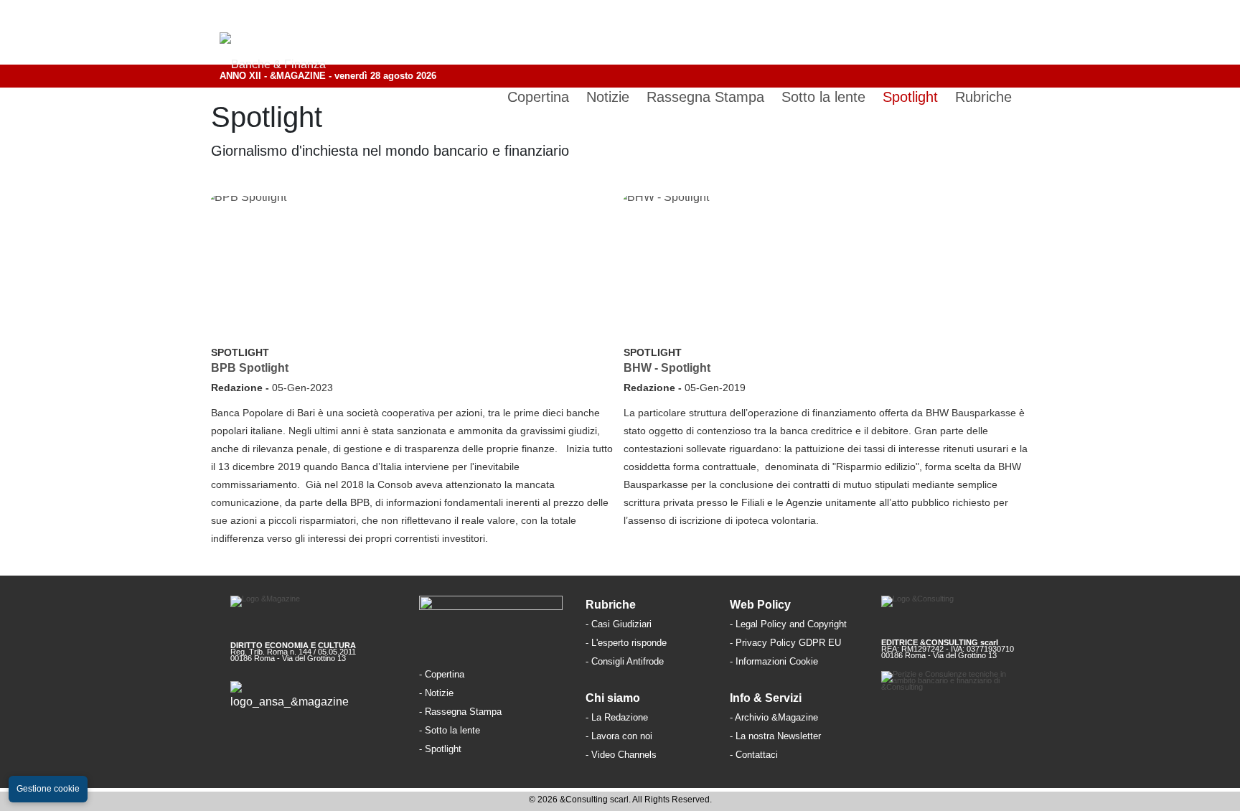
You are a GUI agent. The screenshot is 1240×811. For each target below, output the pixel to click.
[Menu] (1008, 32)
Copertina (444, 674)
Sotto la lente (452, 730)
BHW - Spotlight (667, 368)
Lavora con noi (621, 736)
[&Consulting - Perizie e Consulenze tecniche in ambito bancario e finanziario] (964, 692)
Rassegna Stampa (463, 711)
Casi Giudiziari (621, 624)
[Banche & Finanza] (491, 614)
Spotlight (240, 352)
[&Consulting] (964, 612)
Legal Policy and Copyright (791, 624)
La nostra (756, 736)
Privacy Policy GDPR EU (788, 642)
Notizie (439, 693)
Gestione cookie (48, 789)
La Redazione (619, 717)
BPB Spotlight (249, 368)
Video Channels (624, 754)
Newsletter (799, 736)
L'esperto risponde (629, 642)
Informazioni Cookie (777, 661)
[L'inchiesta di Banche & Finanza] (462, 748)
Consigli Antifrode (627, 661)
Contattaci (757, 754)
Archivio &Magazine (776, 717)
